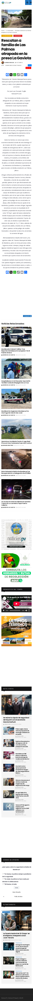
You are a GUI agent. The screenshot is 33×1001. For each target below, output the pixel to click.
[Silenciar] (26, 610)
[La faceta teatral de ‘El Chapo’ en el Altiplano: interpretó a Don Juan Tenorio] (16, 920)
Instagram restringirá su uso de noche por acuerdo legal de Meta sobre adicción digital (22, 948)
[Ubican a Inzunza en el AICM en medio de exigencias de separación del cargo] (8, 782)
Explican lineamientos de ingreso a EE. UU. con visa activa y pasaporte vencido (23, 743)
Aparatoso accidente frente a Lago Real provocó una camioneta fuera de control (16, 442)
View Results (16, 892)
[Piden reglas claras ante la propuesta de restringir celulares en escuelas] (8, 730)
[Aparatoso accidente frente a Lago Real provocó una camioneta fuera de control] (16, 429)
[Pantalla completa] (29, 610)
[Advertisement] (16, 294)
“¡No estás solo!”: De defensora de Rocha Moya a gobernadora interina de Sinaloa (22, 975)
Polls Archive (18, 896)
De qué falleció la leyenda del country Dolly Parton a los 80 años (22, 795)
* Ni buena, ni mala (10, 884)
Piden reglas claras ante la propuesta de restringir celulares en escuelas (22, 731)
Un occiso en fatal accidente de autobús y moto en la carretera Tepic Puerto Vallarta (15, 503)
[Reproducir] (4, 610)
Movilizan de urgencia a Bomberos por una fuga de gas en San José (15, 412)
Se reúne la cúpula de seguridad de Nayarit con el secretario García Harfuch (16, 720)
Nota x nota (6, 696)
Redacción (7, 724)
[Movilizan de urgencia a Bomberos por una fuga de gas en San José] (16, 399)
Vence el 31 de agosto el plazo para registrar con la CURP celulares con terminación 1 (22, 808)
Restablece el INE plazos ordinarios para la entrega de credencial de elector (22, 756)
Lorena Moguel (9, 62)
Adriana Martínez (7, 445)
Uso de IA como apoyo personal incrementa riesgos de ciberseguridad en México (22, 769)
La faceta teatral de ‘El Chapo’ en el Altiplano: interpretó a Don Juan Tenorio (16, 935)
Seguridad (18, 36)
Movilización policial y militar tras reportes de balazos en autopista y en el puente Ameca (15, 351)
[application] (16, 603)
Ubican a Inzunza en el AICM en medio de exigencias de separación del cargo (23, 782)
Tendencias (6, 912)
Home (2, 30)
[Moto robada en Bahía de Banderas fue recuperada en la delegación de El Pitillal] (16, 459)
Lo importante (9, 30)
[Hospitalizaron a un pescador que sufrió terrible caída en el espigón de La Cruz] (16, 369)
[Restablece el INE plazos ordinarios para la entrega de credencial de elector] (8, 755)
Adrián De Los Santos (8, 355)
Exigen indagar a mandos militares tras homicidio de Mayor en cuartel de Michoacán (22, 962)
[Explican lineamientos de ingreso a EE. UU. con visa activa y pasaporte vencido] (8, 743)
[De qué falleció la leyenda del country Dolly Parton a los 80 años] (8, 794)
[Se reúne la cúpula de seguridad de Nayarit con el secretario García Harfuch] (16, 705)
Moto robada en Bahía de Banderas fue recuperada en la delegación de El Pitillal (15, 472)
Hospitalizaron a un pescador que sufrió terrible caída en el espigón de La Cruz (15, 382)
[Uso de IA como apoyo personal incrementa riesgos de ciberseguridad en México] (8, 768)
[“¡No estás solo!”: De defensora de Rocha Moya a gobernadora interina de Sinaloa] (8, 975)
